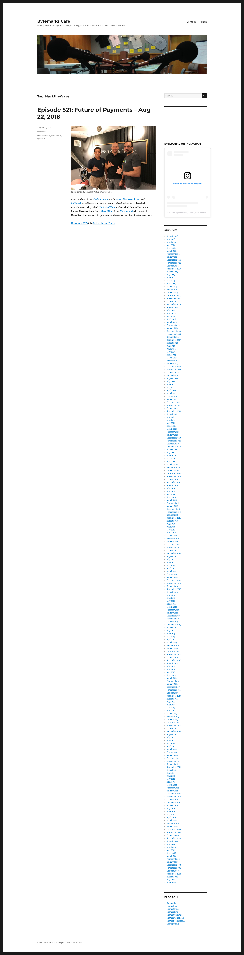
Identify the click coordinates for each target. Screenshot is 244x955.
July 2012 (171, 737)
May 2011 (171, 779)
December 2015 (173, 616)
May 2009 (171, 850)
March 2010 (172, 820)
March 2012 (172, 749)
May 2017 (171, 565)
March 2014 (172, 678)
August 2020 (172, 450)
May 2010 (171, 814)
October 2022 (173, 372)
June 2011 (171, 776)
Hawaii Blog (172, 906)
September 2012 (174, 731)
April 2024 (171, 319)
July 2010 (171, 808)
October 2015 (172, 622)
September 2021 (174, 411)
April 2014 (171, 675)
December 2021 (173, 402)
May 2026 (171, 245)
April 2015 (171, 639)
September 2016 (174, 589)
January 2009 (173, 862)
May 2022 (171, 387)
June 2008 (171, 883)
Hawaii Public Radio (175, 918)
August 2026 (172, 236)
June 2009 (171, 847)
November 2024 (174, 298)
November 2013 (173, 690)
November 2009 (174, 832)
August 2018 (172, 521)
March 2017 (172, 571)
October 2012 (172, 728)
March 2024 (172, 322)
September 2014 (174, 660)
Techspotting (173, 924)
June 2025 (171, 278)
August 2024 (172, 307)
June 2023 (171, 349)
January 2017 (172, 577)
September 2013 (174, 696)
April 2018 (171, 533)
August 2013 (172, 699)
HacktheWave (43, 135)
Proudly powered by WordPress (68, 942)
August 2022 (172, 378)
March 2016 (172, 607)
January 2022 (172, 399)
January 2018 (172, 541)
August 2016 (172, 592)
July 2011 (170, 773)
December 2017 (173, 544)
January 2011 (172, 791)
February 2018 (173, 539)
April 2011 (171, 782)
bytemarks (183, 213)
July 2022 (171, 381)
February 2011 (173, 788)
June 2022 (171, 384)
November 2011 (173, 761)
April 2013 (171, 711)
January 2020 (172, 470)
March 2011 (172, 785)
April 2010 (171, 817)
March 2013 (172, 714)
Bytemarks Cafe (53, 21)
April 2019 (171, 497)
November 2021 (174, 405)
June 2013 (171, 705)
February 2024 (173, 325)
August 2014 (172, 663)
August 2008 (172, 877)
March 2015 (172, 642)
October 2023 (172, 337)
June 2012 (171, 740)
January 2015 (172, 648)
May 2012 (171, 743)
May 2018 (171, 530)
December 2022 (174, 367)
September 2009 (174, 838)
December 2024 (174, 295)
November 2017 (174, 547)
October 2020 (173, 444)
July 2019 (171, 488)
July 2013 (171, 702)
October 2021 (172, 408)
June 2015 (171, 633)
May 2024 (171, 316)
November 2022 (174, 369)
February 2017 (173, 574)
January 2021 (172, 435)
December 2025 (174, 260)
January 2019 (172, 506)
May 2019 (171, 494)
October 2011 (172, 764)
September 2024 (174, 304)
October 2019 (172, 479)
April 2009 (171, 853)
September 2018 (174, 518)
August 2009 (172, 841)
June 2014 (171, 669)
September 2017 (174, 553)
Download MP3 (79, 223)
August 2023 (172, 343)
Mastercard (126, 211)
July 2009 (171, 844)
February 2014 (173, 681)
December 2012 (173, 722)
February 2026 (173, 254)
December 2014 (173, 651)
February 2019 (173, 503)
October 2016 (172, 586)
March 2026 (172, 251)
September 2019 (174, 482)
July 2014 (171, 666)
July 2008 (171, 880)
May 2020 (171, 458)
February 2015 (173, 645)
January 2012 (172, 755)
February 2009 (173, 859)
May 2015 (171, 636)
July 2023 (171, 346)
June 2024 (171, 313)
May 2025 (171, 280)
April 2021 (171, 426)
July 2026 (171, 239)
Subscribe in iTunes (104, 223)
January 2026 (173, 257)
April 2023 (171, 355)
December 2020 (174, 438)
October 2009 (173, 835)
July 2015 (171, 630)
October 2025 (173, 266)
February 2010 (173, 823)
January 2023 (172, 364)
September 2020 (174, 447)
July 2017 (171, 559)
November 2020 (174, 441)
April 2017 (171, 568)
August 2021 (172, 414)
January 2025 (172, 292)
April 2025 (171, 283)
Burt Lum (171, 213)
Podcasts (41, 131)
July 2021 (171, 417)
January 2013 (172, 719)
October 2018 (172, 515)
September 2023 (174, 340)
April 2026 (171, 248)
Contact (191, 21)
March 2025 (172, 286)
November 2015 (174, 619)
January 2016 (172, 613)
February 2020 (173, 467)
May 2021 (171, 423)
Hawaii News (172, 912)
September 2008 (174, 874)
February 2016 (173, 610)
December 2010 (173, 794)
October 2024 (173, 301)
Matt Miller (107, 211)
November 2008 (174, 868)
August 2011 (172, 770)
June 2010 (171, 811)
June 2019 (171, 491)
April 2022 (171, 390)
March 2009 (172, 856)
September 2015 (174, 625)
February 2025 (173, 289)
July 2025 (171, 275)
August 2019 (172, 485)
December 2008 (174, 865)
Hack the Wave (107, 207)
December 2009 (174, 829)
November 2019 (174, 476)
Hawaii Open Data (174, 915)
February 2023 (173, 361)
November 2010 (174, 797)
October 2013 (172, 693)
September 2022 (174, 375)
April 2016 (171, 604)
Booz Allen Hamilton (127, 199)
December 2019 (174, 473)
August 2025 (172, 272)
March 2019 (172, 500)
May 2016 (171, 601)
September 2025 (174, 269)
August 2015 (172, 627)
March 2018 (172, 536)
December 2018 (173, 509)
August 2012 (172, 734)
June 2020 (171, 455)
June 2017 (171, 562)
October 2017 (172, 550)
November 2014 (174, 654)
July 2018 (171, 524)
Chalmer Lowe (101, 199)
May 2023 (171, 352)
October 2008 (173, 871)
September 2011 (174, 767)
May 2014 (171, 672)
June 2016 (171, 598)
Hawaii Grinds (173, 909)
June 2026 (171, 242)
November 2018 (174, 512)
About (203, 21)
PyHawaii (76, 203)
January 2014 (172, 684)
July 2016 (171, 595)
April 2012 (171, 746)
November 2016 (174, 583)
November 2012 (174, 725)
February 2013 (173, 716)
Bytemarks (171, 903)
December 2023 (174, 331)
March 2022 (172, 393)
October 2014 (172, 657)
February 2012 (173, 752)
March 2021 (172, 429)
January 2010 (172, 826)
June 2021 (171, 420)
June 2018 (171, 527)
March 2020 (172, 464)
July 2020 (171, 453)
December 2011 (173, 758)
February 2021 (173, 432)
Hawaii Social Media (176, 921)
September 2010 (174, 802)
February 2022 (173, 396)
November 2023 (174, 334)
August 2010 (172, 805)
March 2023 (172, 358)
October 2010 (172, 800)
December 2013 (173, 687)
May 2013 (171, 708)
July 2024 (171, 310)
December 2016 (174, 580)
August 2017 (172, 556)
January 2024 (172, 328)
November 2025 (174, 263)
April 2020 (171, 461)
